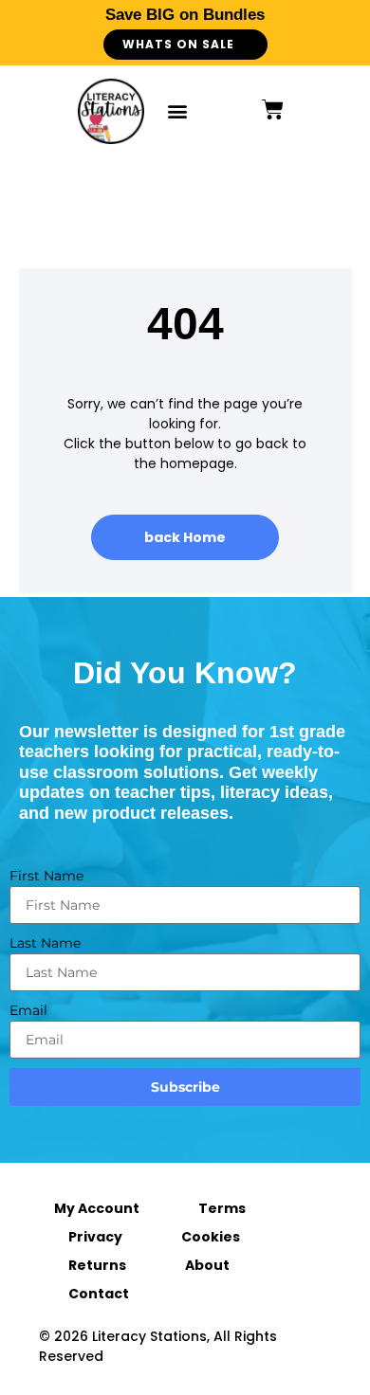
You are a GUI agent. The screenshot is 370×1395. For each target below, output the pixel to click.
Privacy (95, 1236)
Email (28, 1010)
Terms (222, 1208)
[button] (177, 111)
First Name (46, 875)
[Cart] (273, 109)
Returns (97, 1265)
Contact (98, 1293)
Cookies (210, 1236)
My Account (96, 1208)
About (207, 1265)
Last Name (45, 942)
